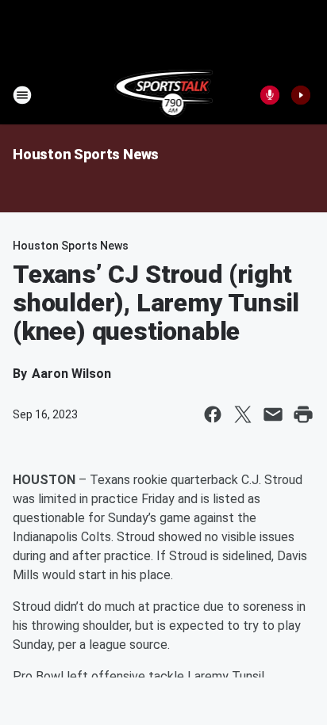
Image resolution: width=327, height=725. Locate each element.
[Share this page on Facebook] (213, 414)
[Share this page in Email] (273, 414)
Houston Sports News (86, 154)
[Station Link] (164, 95)
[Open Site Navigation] (22, 95)
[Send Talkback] (269, 95)
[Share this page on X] (243, 414)
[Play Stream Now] (300, 95)
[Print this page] (303, 414)
